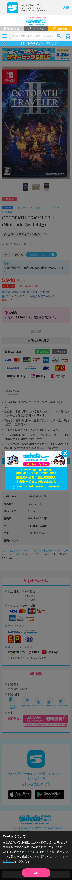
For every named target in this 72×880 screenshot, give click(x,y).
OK (36, 872)
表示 (66, 8)
